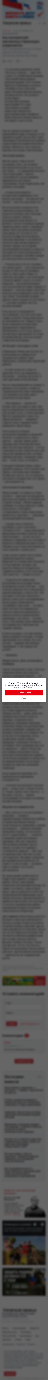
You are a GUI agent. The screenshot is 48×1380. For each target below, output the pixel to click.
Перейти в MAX (24, 692)
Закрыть (24, 698)
